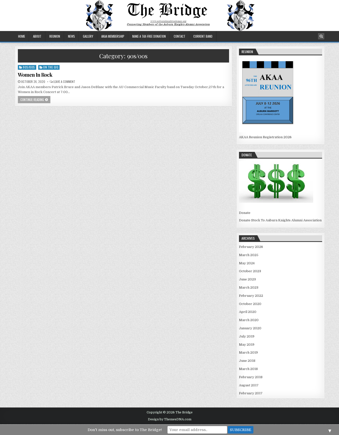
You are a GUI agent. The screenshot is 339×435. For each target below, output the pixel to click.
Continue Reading (32, 99)
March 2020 (249, 320)
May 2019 (246, 344)
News (71, 36)
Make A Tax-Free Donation (149, 36)
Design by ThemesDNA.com (169, 419)
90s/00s (29, 67)
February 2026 (251, 247)
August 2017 (249, 385)
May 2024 (247, 263)
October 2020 (250, 304)
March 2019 (248, 352)
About (37, 36)
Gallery (88, 36)
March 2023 (248, 287)
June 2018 (247, 361)
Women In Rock (35, 74)
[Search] (321, 36)
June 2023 (247, 279)
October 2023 (250, 271)
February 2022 (251, 296)
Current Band (202, 36)
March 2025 (248, 255)
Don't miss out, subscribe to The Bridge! (125, 430)
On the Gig (50, 67)
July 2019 (246, 336)
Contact (179, 36)
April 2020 (247, 312)
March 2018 (248, 369)
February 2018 (251, 377)
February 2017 (251, 393)
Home (21, 36)
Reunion (54, 36)
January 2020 (250, 328)
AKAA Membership (112, 36)
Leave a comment (64, 81)
